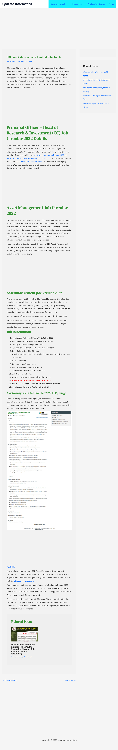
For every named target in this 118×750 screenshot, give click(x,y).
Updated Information (17, 4)
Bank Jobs (77, 4)
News (111, 4)
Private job (28, 657)
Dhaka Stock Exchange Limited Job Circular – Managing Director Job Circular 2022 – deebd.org (23, 649)
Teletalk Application (96, 4)
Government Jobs (58, 4)
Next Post (70, 680)
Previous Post (10, 680)
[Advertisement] (59, 25)
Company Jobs (17, 657)
